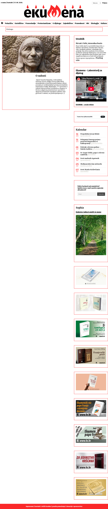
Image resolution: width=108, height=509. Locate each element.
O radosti (41, 75)
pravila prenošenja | (59, 506)
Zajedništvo (68, 23)
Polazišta (9, 23)
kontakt (10, 3)
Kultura (104, 23)
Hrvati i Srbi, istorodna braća (89, 43)
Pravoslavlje (30, 23)
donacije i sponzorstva (74, 506)
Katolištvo (19, 23)
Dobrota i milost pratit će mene (88, 212)
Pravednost (79, 23)
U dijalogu (57, 23)
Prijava (104, 3)
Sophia (80, 207)
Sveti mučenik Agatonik (89, 158)
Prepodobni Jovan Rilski (89, 134)
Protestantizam (44, 23)
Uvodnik (80, 39)
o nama (3, 3)
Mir (87, 23)
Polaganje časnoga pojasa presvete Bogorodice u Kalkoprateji (90, 141)
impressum (29, 506)
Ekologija (95, 23)
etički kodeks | (47, 506)
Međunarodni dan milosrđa (91, 164)
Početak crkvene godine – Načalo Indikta (90, 148)
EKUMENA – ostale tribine (85, 105)
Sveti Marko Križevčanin (90, 170)
